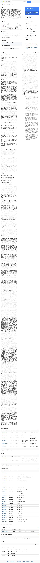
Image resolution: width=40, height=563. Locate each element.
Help (32, 561)
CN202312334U (4, 503)
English (32, 16)
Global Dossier (36, 47)
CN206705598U (4, 489)
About (8, 561)
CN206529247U (4, 432)
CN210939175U (4, 435)
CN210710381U (4, 497)
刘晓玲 (30, 17)
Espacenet (31, 47)
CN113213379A (4, 446)
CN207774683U (4, 474)
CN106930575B (4, 515)
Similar (28, 13)
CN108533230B (4, 501)
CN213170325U (4, 517)
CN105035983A (4, 493)
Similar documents (32, 44)
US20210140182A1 (5, 443)
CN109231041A (4, 511)
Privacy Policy (28, 561)
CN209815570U (4, 521)
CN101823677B (4, 491)
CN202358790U (4, 509)
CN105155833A (4, 495)
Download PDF (29, 12)
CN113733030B (4, 472)
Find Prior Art (36, 12)
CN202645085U (4, 505)
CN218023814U (4, 507)
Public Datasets (19, 561)
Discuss (27, 48)
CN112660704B (4, 513)
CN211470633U (4, 440)
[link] (11, 35)
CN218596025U (4, 519)
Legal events (28, 44)
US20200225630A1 (5, 437)
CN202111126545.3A (5, 531)
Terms (24, 561)
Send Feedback (13, 561)
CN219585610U (4, 499)
